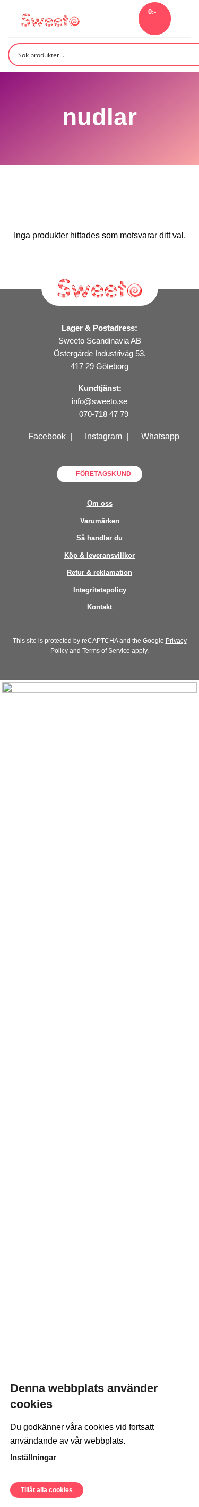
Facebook (47, 436)
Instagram (103, 436)
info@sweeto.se (99, 401)
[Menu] (184, 18)
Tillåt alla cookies (47, 1489)
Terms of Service (106, 651)
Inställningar (33, 1457)
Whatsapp (160, 436)
